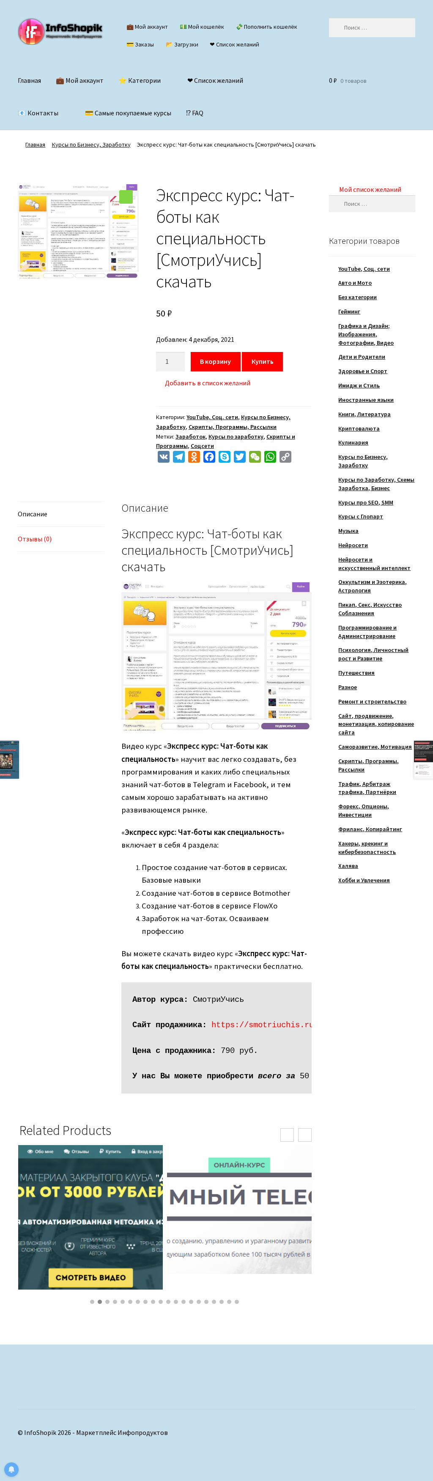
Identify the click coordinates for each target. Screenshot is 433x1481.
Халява (348, 866)
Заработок (190, 436)
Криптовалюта (359, 428)
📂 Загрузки (182, 44)
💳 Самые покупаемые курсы (128, 113)
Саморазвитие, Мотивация (375, 746)
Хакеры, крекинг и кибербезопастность (367, 848)
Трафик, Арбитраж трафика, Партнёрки (367, 788)
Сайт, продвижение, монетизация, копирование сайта (376, 724)
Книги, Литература (364, 414)
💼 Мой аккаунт (147, 26)
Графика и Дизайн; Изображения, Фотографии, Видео (366, 334)
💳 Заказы (140, 44)
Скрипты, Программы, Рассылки (233, 427)
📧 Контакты (38, 113)
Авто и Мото (355, 282)
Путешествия (356, 672)
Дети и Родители (361, 356)
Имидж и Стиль (359, 385)
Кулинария (353, 442)
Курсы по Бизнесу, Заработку (91, 144)
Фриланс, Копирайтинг (370, 829)
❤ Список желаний (234, 44)
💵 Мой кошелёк (202, 26)
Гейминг (349, 311)
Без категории (357, 297)
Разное (347, 687)
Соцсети (202, 446)
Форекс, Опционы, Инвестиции (363, 810)
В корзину (215, 361)
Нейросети (353, 545)
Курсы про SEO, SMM (365, 502)
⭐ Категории (139, 80)
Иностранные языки (366, 400)
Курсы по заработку (235, 436)
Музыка (348, 531)
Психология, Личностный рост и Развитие (373, 654)
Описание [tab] (32, 514)
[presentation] (287, 1135)
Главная (29, 80)
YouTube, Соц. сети (212, 417)
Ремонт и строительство (372, 701)
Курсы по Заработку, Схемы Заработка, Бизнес (376, 484)
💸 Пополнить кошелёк (266, 26)
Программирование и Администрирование (367, 632)
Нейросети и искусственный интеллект (374, 564)
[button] (126, 197)
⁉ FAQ (194, 113)
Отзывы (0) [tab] (35, 539)
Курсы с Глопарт (360, 516)
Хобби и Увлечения (364, 880)
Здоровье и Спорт (362, 371)
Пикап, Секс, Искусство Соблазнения (370, 609)
